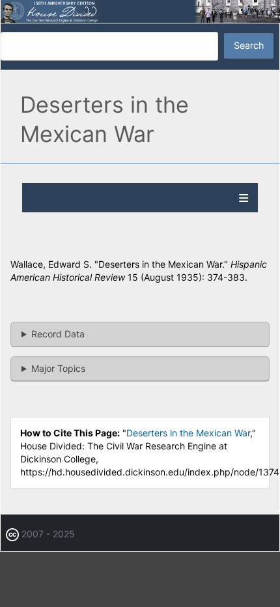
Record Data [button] (58, 333)
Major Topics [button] (58, 368)
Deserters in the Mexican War (188, 432)
